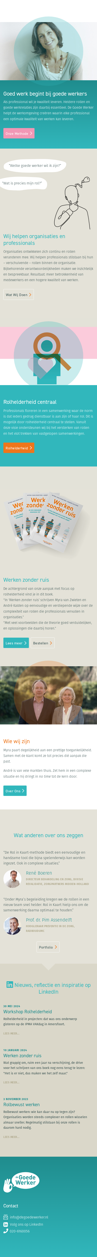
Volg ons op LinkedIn (26, 1225)
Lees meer (14, 643)
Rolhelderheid (17, 448)
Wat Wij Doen (16, 294)
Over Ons (13, 791)
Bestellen (40, 643)
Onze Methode (17, 133)
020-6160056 (19, 1231)
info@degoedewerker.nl (28, 1217)
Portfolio (46, 947)
